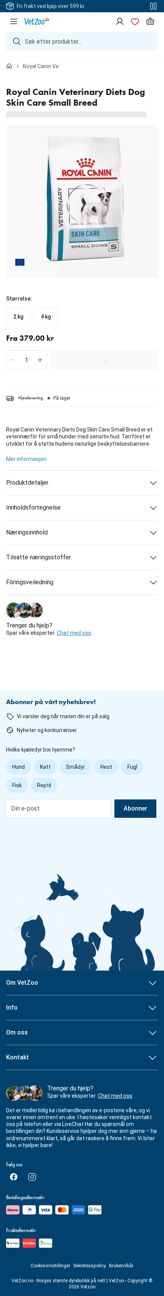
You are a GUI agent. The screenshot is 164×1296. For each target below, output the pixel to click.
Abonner (135, 808)
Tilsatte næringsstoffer (38, 557)
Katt (45, 767)
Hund (18, 767)
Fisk (17, 785)
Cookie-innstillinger (50, 1265)
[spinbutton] (26, 360)
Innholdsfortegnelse (33, 507)
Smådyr (75, 767)
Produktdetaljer (27, 482)
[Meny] (13, 21)
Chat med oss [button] (74, 633)
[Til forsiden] (9, 66)
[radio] (18, 316)
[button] (12, 360)
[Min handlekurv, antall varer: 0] (150, 21)
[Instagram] (32, 1177)
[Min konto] (119, 21)
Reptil (44, 785)
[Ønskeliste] (135, 21)
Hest (106, 767)
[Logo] (36, 21)
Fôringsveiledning (29, 582)
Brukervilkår (121, 1265)
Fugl (132, 767)
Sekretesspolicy (89, 1265)
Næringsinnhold (27, 532)
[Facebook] (13, 1177)
